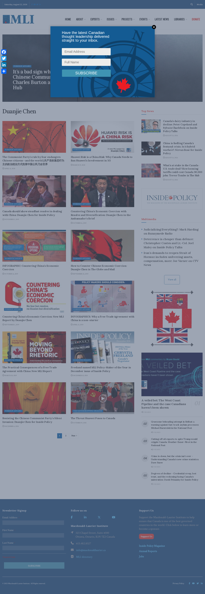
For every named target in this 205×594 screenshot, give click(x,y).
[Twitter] (4, 58)
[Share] (4, 71)
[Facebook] (4, 52)
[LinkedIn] (4, 65)
